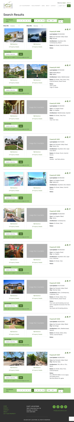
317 (53, 20)
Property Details (14, 47)
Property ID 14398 (55, 247)
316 (49, 20)
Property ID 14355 (55, 319)
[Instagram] (61, 406)
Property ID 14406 (55, 31)
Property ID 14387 (55, 67)
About (47, 5)
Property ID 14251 (55, 139)
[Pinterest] (65, 406)
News (43, 5)
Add (21, 54)
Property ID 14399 (55, 103)
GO (69, 5)
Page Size (61, 19)
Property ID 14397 (55, 355)
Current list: (7, 52)
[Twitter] (57, 406)
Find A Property (36, 5)
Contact (53, 5)
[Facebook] (54, 406)
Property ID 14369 (55, 175)
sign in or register (11, 57)
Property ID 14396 (55, 211)
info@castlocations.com (60, 410)
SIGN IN (69, 2)
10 (43, 20)
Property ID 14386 (55, 283)
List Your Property (24, 5)
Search (5, 408)
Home (5, 406)
